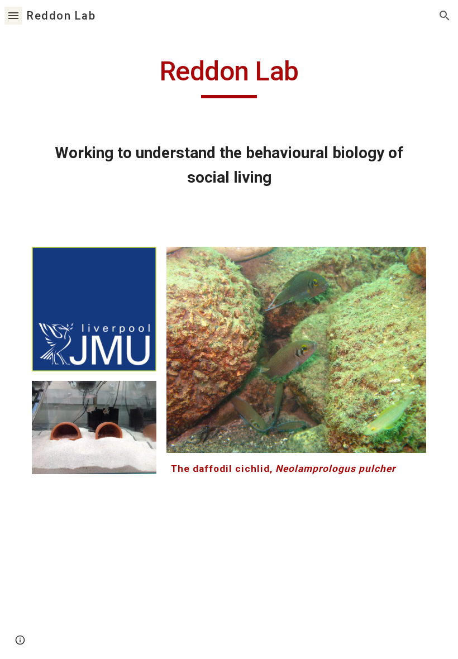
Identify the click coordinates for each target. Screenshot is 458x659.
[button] (13, 15)
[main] (229, 76)
